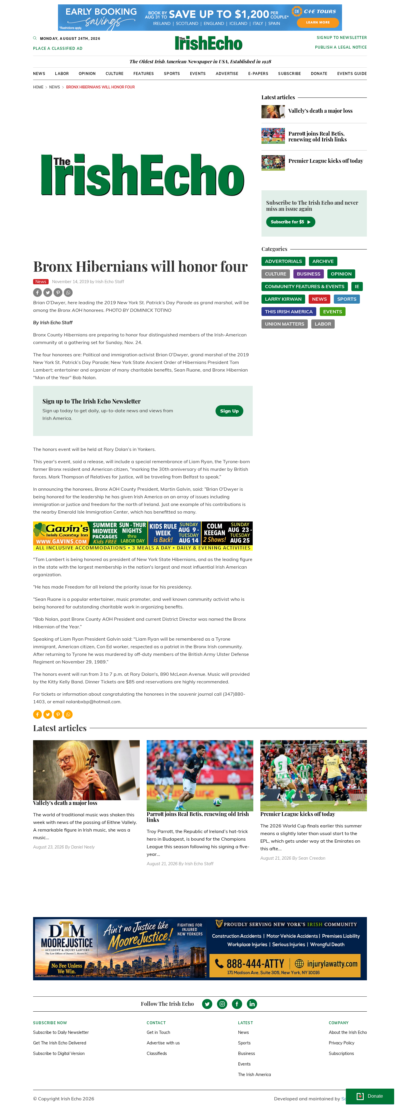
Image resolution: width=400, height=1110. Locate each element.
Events (198, 73)
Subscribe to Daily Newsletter (61, 1032)
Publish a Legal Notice (341, 47)
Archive (323, 261)
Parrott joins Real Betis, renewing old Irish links (317, 136)
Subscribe (289, 73)
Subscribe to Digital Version (59, 1053)
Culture (115, 73)
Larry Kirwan (283, 299)
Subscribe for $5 (287, 222)
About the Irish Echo (348, 1032)
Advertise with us (163, 1043)
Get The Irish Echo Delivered (59, 1043)
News (39, 73)
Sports (172, 73)
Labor (62, 73)
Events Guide (352, 73)
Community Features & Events (304, 286)
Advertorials (283, 261)
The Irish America (254, 1074)
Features (144, 73)
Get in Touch (158, 1032)
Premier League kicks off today (325, 160)
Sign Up (229, 411)
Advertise (227, 73)
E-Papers (258, 73)
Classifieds (157, 1053)
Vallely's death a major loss (320, 110)
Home (38, 87)
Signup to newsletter (342, 37)
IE (357, 286)
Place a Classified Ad (58, 48)
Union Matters (284, 324)
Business (308, 274)
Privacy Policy (341, 1043)
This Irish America (289, 311)
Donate (319, 73)
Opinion (87, 73)
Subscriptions (341, 1053)
